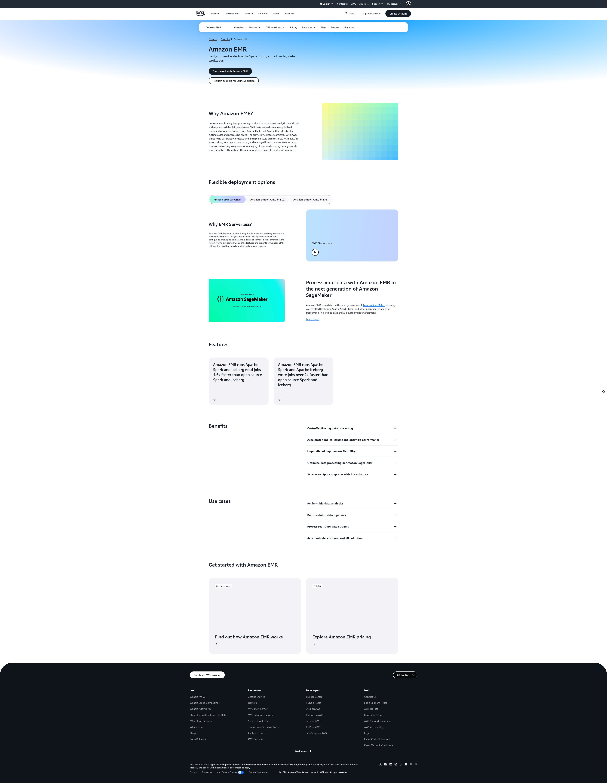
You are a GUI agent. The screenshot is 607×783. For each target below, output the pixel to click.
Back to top (301, 751)
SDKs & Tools (313, 702)
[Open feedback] (603, 391)
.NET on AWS (313, 708)
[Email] (416, 764)
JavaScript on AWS (316, 733)
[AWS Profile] (408, 3)
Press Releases (198, 739)
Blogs (193, 733)
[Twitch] (401, 764)
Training (252, 702)
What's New (196, 727)
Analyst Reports (257, 733)
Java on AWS (313, 720)
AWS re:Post (371, 708)
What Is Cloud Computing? (205, 702)
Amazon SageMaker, (374, 305)
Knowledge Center (374, 714)
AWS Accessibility (374, 727)
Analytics (225, 39)
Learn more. (312, 319)
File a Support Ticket (375, 702)
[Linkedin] (390, 764)
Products (213, 39)
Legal (367, 733)
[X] (380, 764)
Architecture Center (259, 720)
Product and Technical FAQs (263, 727)
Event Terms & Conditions (378, 745)
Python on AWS (314, 714)
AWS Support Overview (377, 720)
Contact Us (370, 696)
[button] (233, 13)
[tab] (227, 199)
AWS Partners (255, 739)
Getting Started (256, 696)
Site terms (207, 772)
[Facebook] (385, 764)
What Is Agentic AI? (200, 708)
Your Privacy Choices (227, 772)
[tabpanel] (303, 235)
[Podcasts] (411, 764)
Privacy (193, 772)
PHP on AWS (313, 727)
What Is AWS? (197, 696)
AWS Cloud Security (201, 720)
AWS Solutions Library (260, 714)
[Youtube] (406, 764)
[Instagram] (396, 764)
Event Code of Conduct (377, 739)
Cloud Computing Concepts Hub (208, 714)
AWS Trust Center (257, 708)
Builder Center (314, 696)
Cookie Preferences (258, 772)
